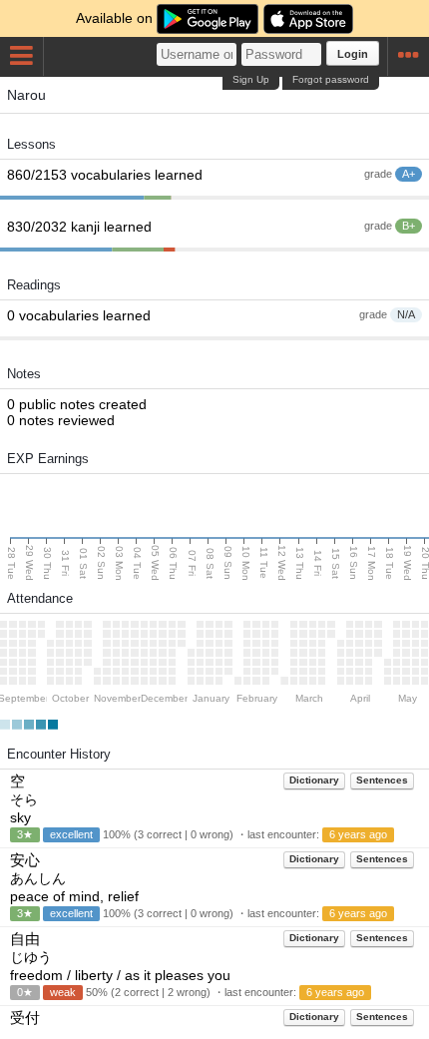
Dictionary (314, 780)
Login (352, 54)
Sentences (382, 780)
